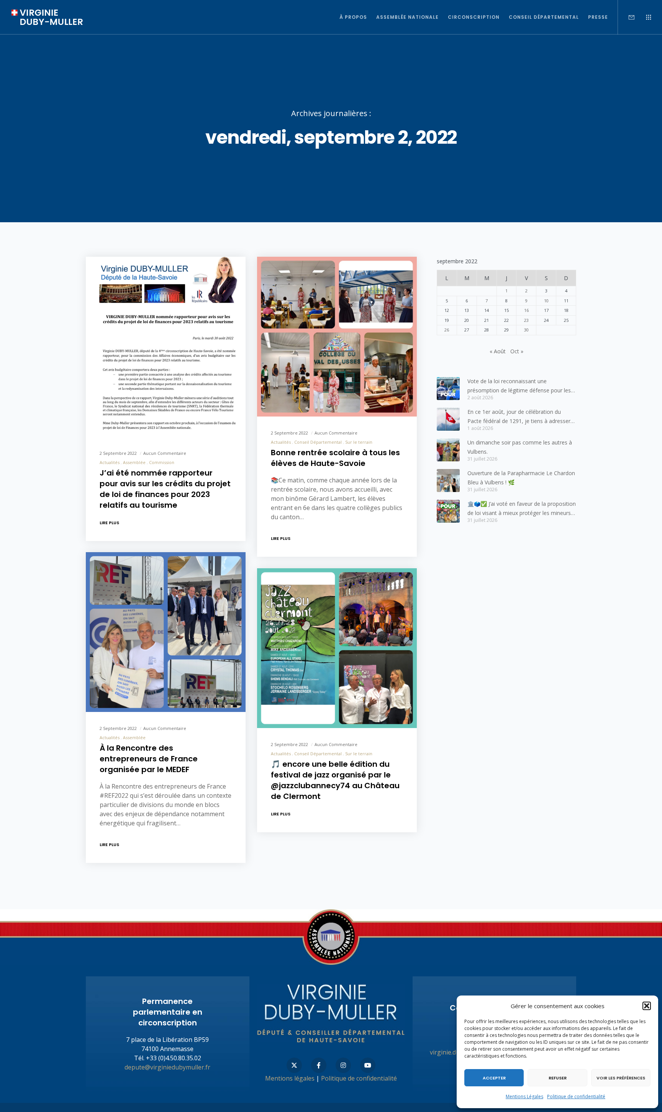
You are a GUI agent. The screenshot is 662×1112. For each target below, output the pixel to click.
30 (526, 330)
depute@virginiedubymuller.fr (167, 1067)
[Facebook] (318, 1065)
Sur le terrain (358, 442)
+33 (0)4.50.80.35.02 (173, 1058)
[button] (647, 1006)
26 (446, 330)
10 (546, 300)
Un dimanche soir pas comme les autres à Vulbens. (519, 447)
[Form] (626, 17)
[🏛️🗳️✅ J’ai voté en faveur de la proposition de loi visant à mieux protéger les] (448, 511)
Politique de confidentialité (576, 1096)
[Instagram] (343, 1065)
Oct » (516, 351)
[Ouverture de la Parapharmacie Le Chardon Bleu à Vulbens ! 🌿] (448, 480)
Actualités (110, 462)
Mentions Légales (524, 1096)
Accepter (494, 1078)
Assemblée (134, 462)
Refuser (558, 1078)
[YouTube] (367, 1065)
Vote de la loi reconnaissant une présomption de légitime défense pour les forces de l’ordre (519, 386)
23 (526, 320)
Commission (161, 462)
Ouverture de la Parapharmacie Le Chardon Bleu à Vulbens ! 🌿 (521, 477)
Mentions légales (290, 1078)
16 (526, 310)
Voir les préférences (620, 1078)
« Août (498, 351)
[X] (294, 1065)
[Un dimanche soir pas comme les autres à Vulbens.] (448, 450)
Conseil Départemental (318, 442)
